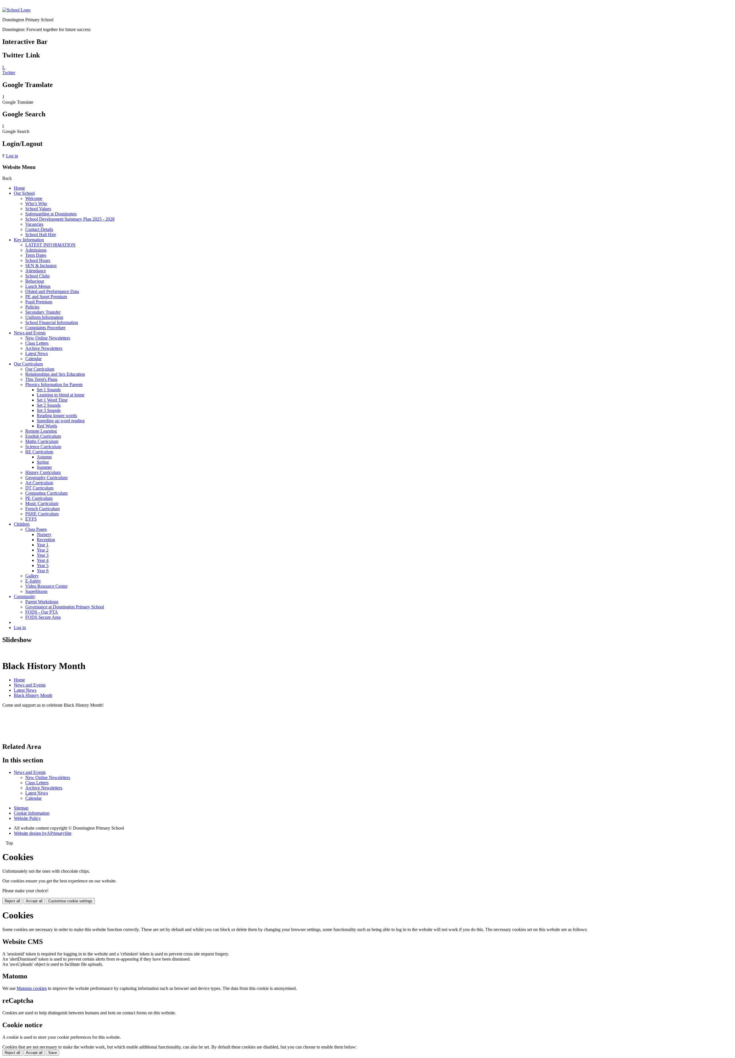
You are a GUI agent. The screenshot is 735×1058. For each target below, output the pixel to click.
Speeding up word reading (61, 420)
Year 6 (43, 570)
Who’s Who (36, 203)
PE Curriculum (39, 498)
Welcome (33, 198)
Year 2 (43, 550)
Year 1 (43, 544)
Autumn (44, 456)
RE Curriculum (39, 451)
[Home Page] (16, 9)
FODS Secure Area (43, 617)
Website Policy (27, 818)
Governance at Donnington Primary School (64, 606)
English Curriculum (43, 436)
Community (24, 596)
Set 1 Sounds (49, 389)
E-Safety (33, 581)
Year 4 (43, 560)
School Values (38, 208)
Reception (46, 539)
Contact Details (39, 229)
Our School (24, 193)
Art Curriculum (39, 482)
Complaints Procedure (45, 327)
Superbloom (36, 591)
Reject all (12, 901)
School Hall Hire (40, 234)
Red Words (47, 425)
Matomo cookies (32, 988)
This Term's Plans (41, 379)
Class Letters (37, 343)
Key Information (29, 239)
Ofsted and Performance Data (52, 291)
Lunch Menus (38, 286)
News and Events (30, 332)
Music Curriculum (41, 503)
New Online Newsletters (47, 338)
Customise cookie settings (70, 901)
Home (19, 188)
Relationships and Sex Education (55, 374)
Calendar (33, 358)
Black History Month (33, 695)
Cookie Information (31, 813)
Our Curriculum (28, 363)
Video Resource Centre (46, 586)
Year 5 (43, 565)
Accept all (34, 901)
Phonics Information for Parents (54, 384)
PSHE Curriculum (42, 513)
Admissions (36, 250)
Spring (43, 462)
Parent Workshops (41, 601)
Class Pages (36, 529)
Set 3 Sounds (49, 410)
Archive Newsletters (43, 348)
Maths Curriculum (41, 441)
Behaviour (34, 281)
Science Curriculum (43, 446)
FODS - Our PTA (41, 612)
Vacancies (34, 224)
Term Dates (35, 255)
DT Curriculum (39, 487)
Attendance (35, 270)
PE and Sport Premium (46, 296)
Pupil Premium (38, 301)
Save (52, 1053)
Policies (32, 307)
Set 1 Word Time (52, 400)
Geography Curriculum (46, 477)
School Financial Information (51, 322)
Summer (44, 467)
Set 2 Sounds (49, 405)
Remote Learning (41, 431)
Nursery (44, 534)
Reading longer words (57, 415)
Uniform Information (44, 317)
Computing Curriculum (46, 493)
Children (22, 524)
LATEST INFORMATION (50, 244)
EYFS (31, 519)
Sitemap (21, 807)
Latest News (36, 353)
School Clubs (37, 275)
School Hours (37, 260)
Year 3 (43, 555)
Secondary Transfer (43, 312)
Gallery (32, 575)
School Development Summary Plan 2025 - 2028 (70, 219)
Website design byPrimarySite (42, 833)
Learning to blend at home (60, 394)
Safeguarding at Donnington (51, 213)
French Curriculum (42, 508)
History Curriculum (43, 472)
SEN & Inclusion (41, 265)
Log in (12, 155)
